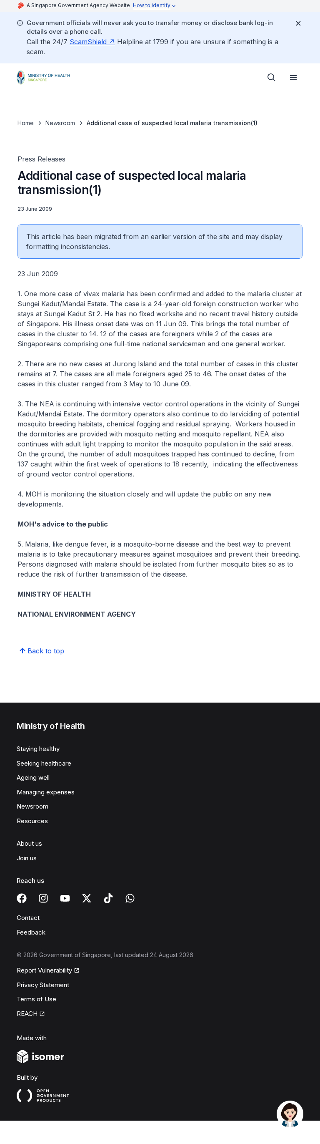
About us (29, 843)
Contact (28, 918)
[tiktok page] (108, 898)
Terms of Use (36, 999)
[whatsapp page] (130, 898)
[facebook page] (22, 898)
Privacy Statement (43, 985)
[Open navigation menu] (293, 78)
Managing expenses (46, 792)
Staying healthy (38, 749)
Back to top (46, 651)
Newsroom (60, 122)
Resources (32, 821)
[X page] (87, 898)
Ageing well (33, 777)
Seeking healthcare (44, 763)
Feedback (31, 932)
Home (26, 122)
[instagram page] (43, 898)
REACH (27, 1014)
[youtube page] (65, 898)
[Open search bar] (272, 78)
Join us (27, 858)
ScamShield (88, 42)
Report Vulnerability (44, 970)
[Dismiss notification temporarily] (298, 23)
